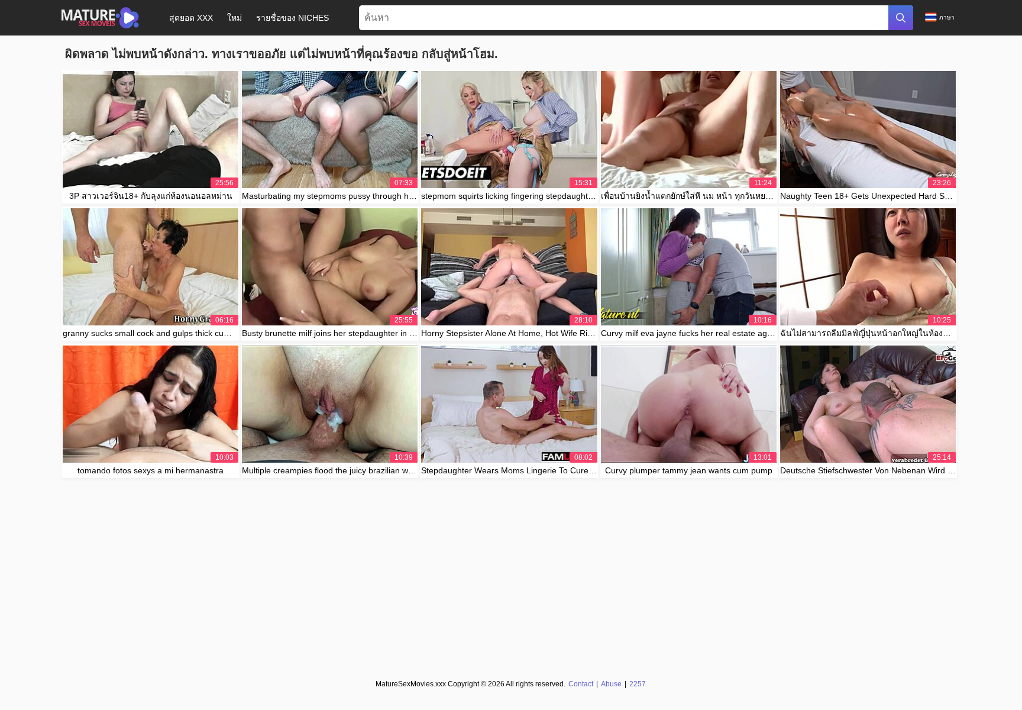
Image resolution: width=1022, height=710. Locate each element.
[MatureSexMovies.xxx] (100, 17)
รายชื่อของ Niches (292, 17)
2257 (637, 684)
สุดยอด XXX (191, 17)
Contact (580, 684)
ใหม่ (234, 17)
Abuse (611, 684)
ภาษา (947, 17)
